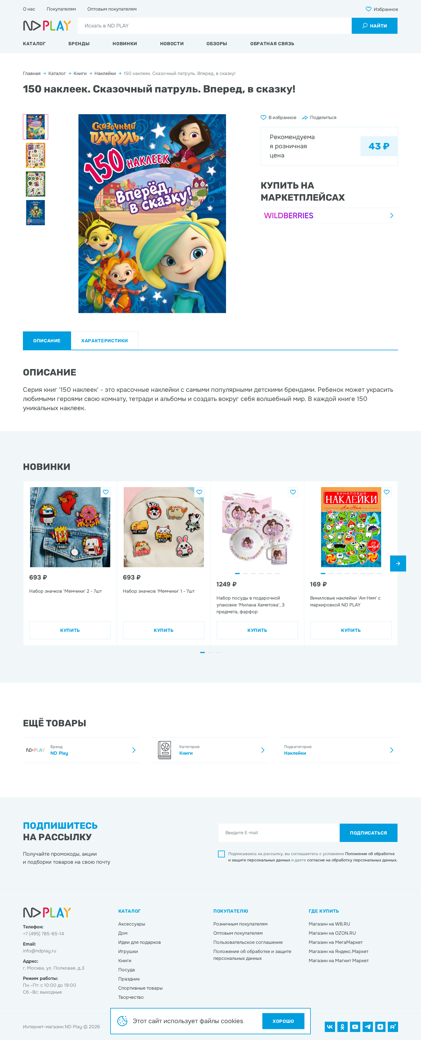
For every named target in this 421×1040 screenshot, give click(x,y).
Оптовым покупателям (112, 9)
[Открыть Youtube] (355, 1027)
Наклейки (105, 73)
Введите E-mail (241, 833)
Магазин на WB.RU (329, 924)
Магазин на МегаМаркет (336, 942)
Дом (122, 933)
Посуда (126, 970)
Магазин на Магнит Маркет (339, 961)
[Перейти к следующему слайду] (398, 563)
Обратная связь (272, 43)
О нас (29, 9)
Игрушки (128, 951)
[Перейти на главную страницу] (47, 26)
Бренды (79, 43)
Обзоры (216, 43)
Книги (80, 73)
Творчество (131, 997)
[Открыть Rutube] (393, 1027)
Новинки (125, 43)
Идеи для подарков (139, 942)
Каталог (34, 43)
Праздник (129, 979)
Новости (172, 43)
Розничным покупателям (240, 924)
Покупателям (61, 9)
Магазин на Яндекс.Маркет (338, 951)
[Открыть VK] (330, 1027)
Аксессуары (131, 924)
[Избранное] (106, 492)
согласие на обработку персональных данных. (352, 860)
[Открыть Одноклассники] (342, 1027)
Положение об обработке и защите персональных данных (252, 954)
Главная (32, 73)
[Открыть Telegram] (368, 1027)
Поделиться (323, 117)
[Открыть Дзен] (380, 1027)
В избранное (282, 117)
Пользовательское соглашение (248, 942)
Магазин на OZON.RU (332, 933)
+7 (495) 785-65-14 (43, 934)
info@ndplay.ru (39, 951)
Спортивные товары (140, 988)
